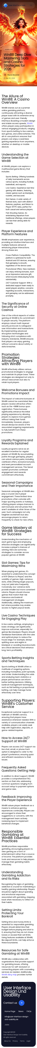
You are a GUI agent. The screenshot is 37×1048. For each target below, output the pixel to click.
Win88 (29, 123)
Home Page (10, 1011)
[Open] (30, 5)
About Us (7, 1041)
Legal (28, 1041)
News (20, 1011)
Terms (22, 1041)
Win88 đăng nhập (9, 974)
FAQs (29, 1011)
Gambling (9, 49)
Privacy (15, 1041)
